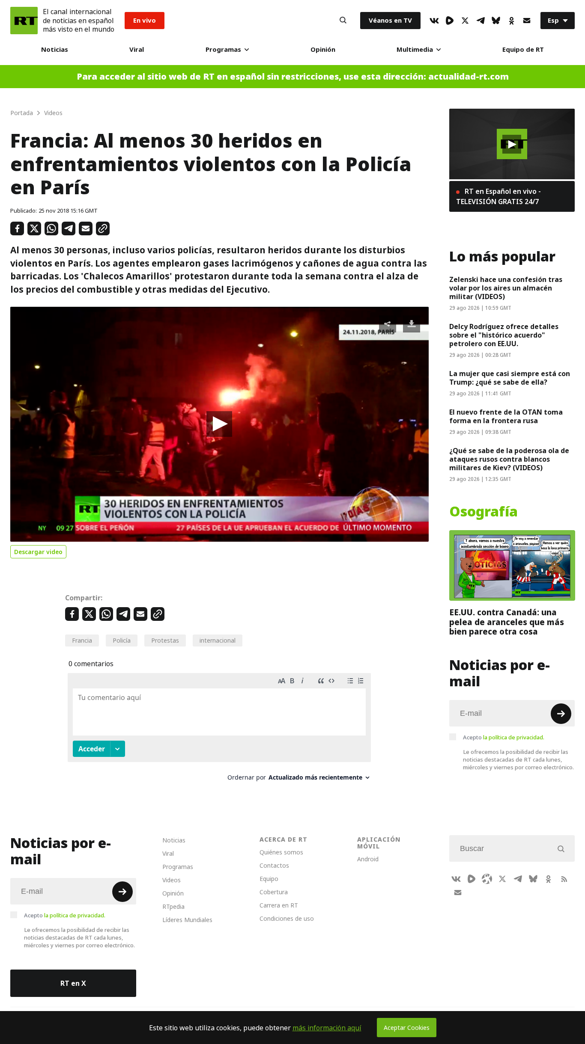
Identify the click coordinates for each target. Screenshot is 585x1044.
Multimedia (415, 49)
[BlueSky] (496, 20)
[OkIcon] (511, 20)
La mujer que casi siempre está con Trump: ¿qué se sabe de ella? (509, 377)
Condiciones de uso (287, 918)
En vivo (144, 20)
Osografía (483, 512)
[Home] (24, 20)
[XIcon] (465, 20)
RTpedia (173, 906)
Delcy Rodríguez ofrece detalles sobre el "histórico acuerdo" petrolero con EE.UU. (503, 335)
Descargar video (38, 551)
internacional (218, 640)
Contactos (274, 865)
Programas (223, 49)
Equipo (269, 878)
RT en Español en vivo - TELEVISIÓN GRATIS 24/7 (498, 196)
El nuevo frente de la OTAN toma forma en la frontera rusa (506, 416)
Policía (122, 640)
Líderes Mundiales (187, 919)
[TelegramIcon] (480, 20)
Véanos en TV (390, 20)
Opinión (322, 49)
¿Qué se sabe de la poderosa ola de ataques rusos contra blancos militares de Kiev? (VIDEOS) (509, 459)
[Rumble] (450, 20)
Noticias (54, 49)
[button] (219, 424)
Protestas (165, 640)
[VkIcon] (434, 20)
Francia (82, 640)
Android (368, 858)
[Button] (343, 20)
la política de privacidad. (513, 737)
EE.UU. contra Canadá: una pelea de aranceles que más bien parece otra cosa (506, 622)
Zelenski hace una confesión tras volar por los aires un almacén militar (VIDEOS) (505, 288)
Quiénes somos (281, 852)
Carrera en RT (279, 905)
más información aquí (326, 1028)
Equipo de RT (523, 49)
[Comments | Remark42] (219, 730)
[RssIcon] (564, 879)
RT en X (73, 983)
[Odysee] (487, 879)
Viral (136, 49)
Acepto (503, 737)
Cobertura (274, 891)
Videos (171, 879)
